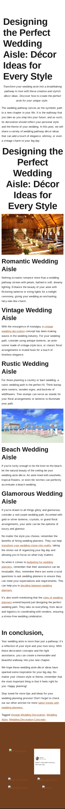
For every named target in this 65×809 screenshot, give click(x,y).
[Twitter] (36, 741)
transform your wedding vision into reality (26, 545)
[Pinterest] (42, 741)
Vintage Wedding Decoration (28, 714)
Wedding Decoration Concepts (27, 719)
